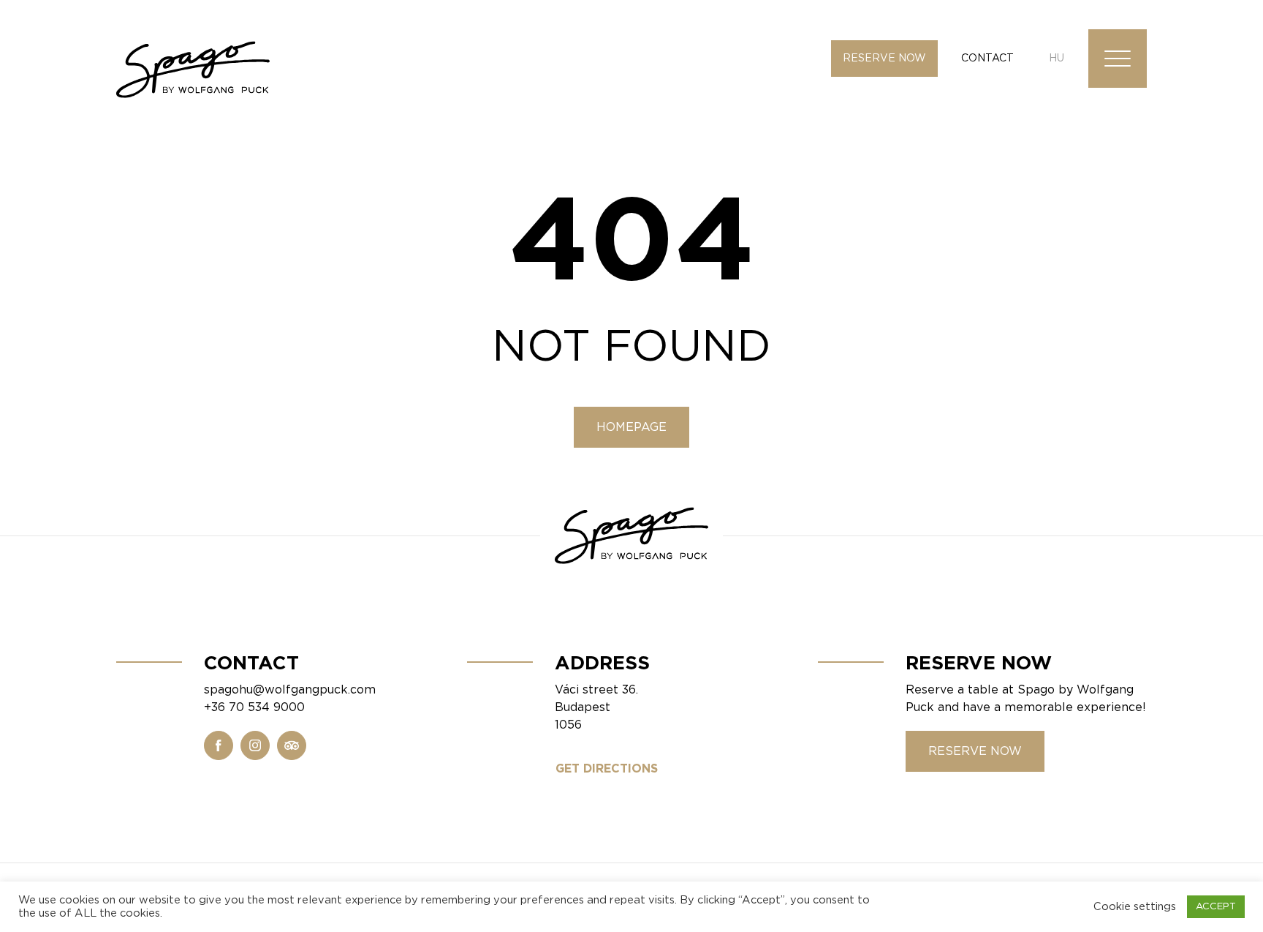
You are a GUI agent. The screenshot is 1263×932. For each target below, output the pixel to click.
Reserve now (884, 58)
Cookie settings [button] (1134, 906)
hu (1056, 58)
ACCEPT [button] (1216, 907)
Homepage (631, 427)
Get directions (606, 769)
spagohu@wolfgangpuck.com (290, 690)
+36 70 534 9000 (254, 707)
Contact (987, 58)
